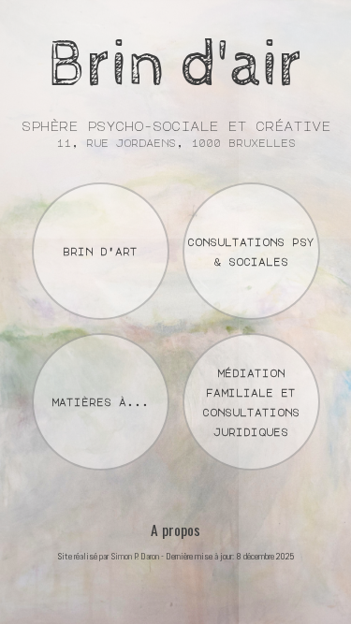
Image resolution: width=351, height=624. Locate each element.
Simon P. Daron (134, 556)
